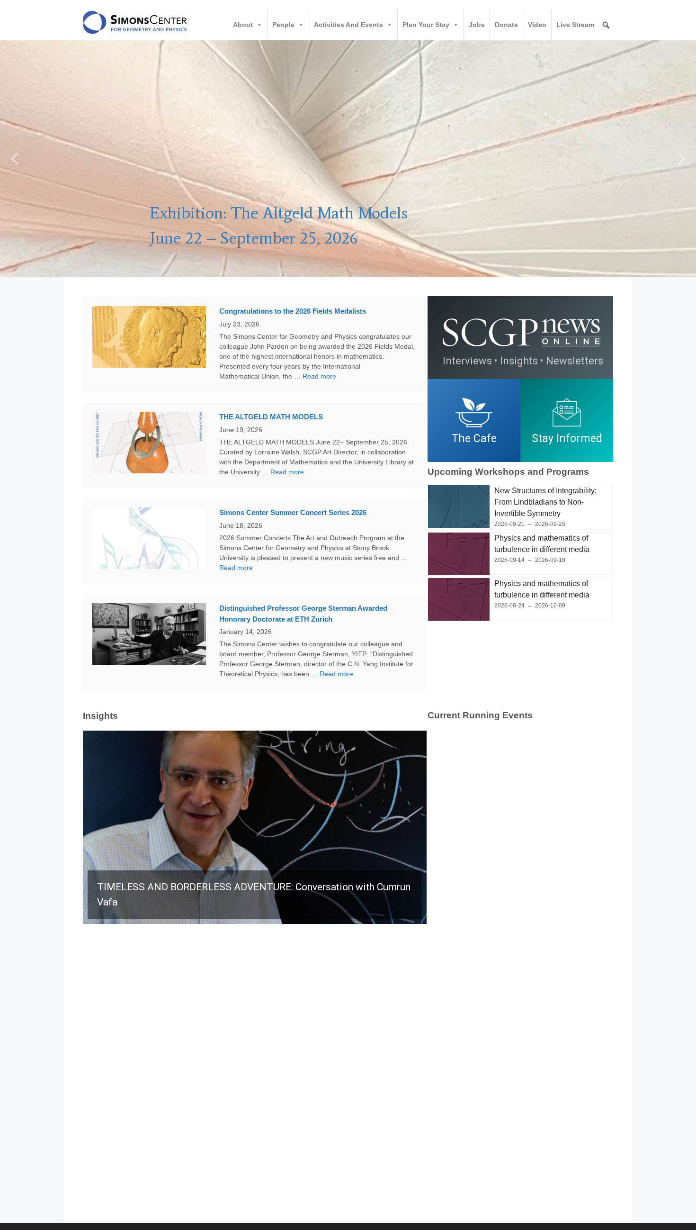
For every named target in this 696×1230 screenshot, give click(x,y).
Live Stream (575, 24)
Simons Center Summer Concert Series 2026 (292, 512)
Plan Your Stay (425, 24)
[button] (348, 158)
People (283, 24)
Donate (506, 24)
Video (537, 24)
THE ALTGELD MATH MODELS (271, 417)
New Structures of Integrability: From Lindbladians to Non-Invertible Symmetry (545, 502)
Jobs (477, 24)
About (243, 24)
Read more (319, 376)
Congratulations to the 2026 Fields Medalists (292, 311)
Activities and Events (348, 24)
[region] (520, 420)
